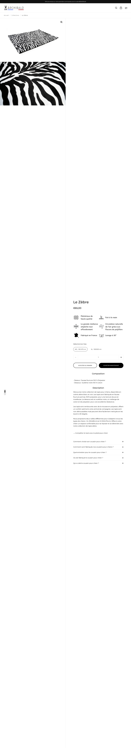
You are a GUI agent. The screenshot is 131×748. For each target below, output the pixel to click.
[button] (121, 357)
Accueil (6, 15)
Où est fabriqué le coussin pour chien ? (88, 458)
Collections (15, 15)
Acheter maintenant (111, 365)
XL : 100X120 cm (96, 349)
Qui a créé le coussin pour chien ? (86, 463)
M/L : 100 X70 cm (80, 349)
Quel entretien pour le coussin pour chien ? (90, 452)
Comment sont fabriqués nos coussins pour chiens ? (93, 447)
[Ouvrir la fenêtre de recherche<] (116, 8)
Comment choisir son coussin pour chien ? (89, 442)
